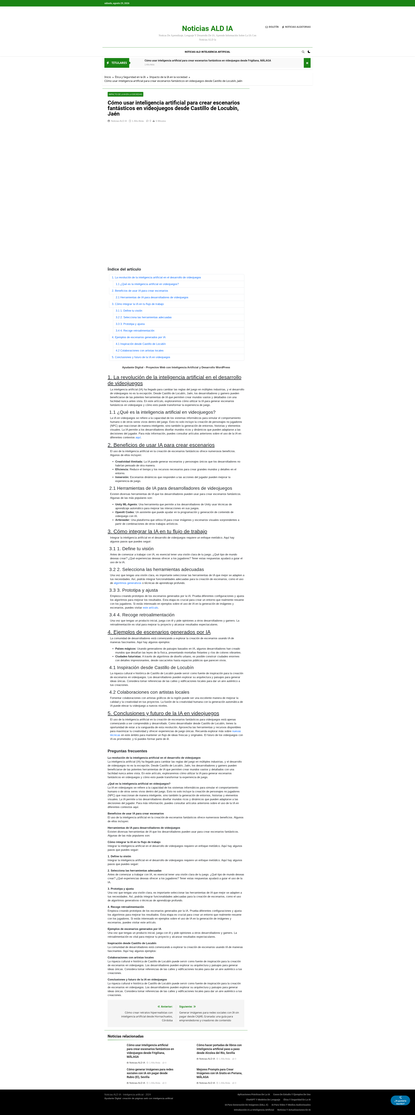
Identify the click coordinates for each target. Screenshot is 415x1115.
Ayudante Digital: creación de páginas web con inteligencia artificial (138, 1098)
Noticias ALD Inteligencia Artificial (207, 51)
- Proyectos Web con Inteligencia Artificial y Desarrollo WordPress (176, 367)
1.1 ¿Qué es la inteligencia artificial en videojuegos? (147, 284)
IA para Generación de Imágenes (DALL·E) (246, 1104)
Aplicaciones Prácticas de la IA (253, 1094)
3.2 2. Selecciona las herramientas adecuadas (144, 317)
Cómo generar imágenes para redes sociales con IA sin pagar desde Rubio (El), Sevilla (150, 1073)
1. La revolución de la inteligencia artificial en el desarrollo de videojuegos (156, 277)
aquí (138, 437)
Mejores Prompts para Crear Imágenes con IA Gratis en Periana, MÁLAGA (219, 1073)
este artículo (150, 607)
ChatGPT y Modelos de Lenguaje (263, 1099)
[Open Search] (303, 52)
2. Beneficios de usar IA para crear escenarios (140, 290)
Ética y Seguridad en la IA (297, 1099)
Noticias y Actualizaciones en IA (294, 1110)
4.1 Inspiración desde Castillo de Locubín (141, 343)
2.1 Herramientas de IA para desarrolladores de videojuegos (152, 297)
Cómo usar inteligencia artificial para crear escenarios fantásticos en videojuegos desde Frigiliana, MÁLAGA (208, 60)
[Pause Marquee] (307, 63)
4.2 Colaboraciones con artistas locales (140, 350)
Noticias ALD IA (207, 28)
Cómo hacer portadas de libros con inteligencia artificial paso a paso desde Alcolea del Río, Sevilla (219, 1049)
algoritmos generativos (127, 583)
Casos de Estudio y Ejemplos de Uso (292, 1094)
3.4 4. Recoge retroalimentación (135, 330)
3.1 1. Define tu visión (129, 310)
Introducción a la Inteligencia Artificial (254, 1110)
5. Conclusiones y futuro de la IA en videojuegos (141, 357)
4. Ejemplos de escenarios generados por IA (139, 337)
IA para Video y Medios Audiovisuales (291, 1104)
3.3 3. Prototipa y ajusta (130, 324)
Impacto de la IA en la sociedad (125, 94)
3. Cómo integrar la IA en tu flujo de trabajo (138, 304)
